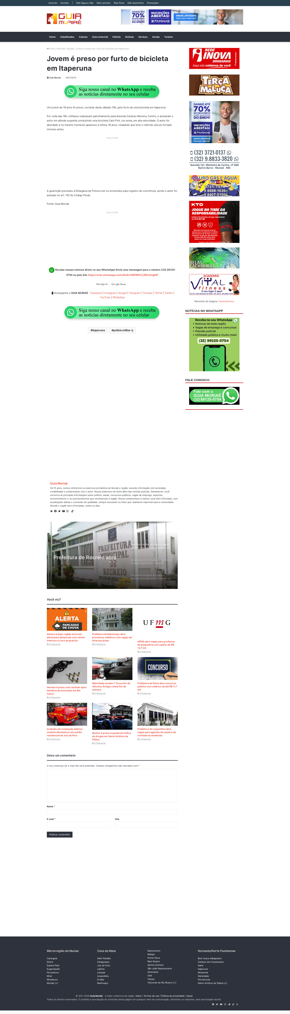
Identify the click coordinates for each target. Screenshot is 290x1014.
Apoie (190, 995)
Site (117, 819)
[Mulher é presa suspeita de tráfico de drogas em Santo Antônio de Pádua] (112, 716)
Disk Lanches (103, 3)
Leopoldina (103, 976)
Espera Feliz (53, 965)
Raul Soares (154, 961)
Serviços (143, 36)
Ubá (150, 975)
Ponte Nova (154, 957)
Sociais (156, 36)
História (116, 36)
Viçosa (151, 979)
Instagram (110, 293)
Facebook (96, 293)
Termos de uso (151, 995)
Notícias (129, 36)
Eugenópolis (53, 969)
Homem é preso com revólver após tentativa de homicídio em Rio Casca (67, 690)
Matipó (151, 954)
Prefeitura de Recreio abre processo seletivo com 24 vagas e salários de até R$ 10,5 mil (85, 556)
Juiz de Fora (103, 965)
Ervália (100, 979)
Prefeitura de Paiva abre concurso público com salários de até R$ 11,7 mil (157, 686)
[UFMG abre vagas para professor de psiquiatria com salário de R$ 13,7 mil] (157, 623)
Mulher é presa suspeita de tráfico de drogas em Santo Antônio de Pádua (111, 736)
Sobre (138, 995)
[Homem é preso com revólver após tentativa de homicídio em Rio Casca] (67, 670)
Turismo (168, 36)
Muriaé (50, 983)
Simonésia (153, 972)
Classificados (67, 36)
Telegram (134, 293)
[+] (56, 983)
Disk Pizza (119, 3)
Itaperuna (203, 969)
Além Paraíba (104, 958)
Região (70, 48)
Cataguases (103, 962)
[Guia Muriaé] (64, 19)
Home (52, 36)
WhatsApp (119, 297)
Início (52, 48)
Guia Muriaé (55, 77)
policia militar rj (123, 330)
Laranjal (101, 972)
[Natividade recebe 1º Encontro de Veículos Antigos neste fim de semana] (112, 668)
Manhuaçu (102, 983)
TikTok (158, 293)
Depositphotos (226, 301)
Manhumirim (154, 950)
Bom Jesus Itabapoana (209, 958)
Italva (200, 965)
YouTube (105, 297)
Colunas (83, 36)
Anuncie (53, 3)
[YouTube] (64, 511)
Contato (64, 3)
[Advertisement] (112, 164)
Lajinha (100, 969)
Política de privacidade (173, 995)
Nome (51, 806)
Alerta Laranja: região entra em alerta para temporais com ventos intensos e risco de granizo (66, 637)
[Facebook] (56, 511)
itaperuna (98, 330)
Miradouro (52, 979)
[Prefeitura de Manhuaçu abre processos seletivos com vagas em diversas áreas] (112, 619)
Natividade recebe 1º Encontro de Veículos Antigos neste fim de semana (111, 686)
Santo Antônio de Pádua (210, 983)
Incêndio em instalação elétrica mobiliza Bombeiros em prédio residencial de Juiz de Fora (64, 732)
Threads (147, 293)
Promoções (153, 3)
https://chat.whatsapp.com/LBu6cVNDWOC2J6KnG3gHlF (123, 275)
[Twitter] (60, 511)
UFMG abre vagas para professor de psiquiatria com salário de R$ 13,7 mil (156, 644)
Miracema (203, 972)
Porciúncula (204, 979)
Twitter (168, 293)
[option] (112, 555)
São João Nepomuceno (160, 968)
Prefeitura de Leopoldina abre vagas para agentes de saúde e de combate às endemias (156, 732)
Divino (50, 962)
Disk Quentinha (135, 3)
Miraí (49, 976)
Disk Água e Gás (84, 3)
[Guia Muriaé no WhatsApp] (112, 91)
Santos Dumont (156, 965)
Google (122, 293)
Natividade (203, 976)
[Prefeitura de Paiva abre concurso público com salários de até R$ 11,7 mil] (157, 668)
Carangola (52, 958)
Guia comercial (100, 36)
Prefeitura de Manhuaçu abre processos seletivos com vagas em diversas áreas (112, 637)
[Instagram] (68, 511)
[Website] (52, 511)
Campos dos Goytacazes (211, 962)
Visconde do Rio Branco (160, 982)
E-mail (51, 819)
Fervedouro (53, 972)
